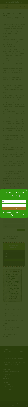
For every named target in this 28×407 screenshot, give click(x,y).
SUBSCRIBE (14, 209)
